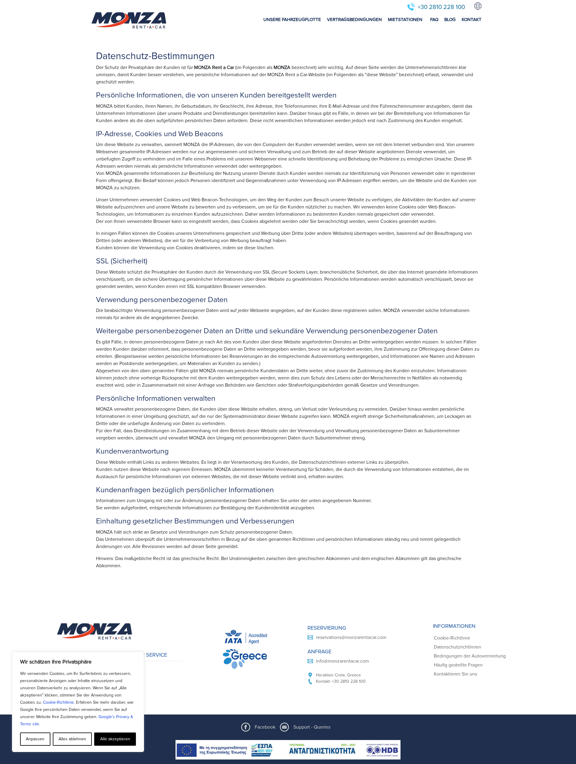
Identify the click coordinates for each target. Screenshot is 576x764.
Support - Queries (311, 727)
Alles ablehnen (72, 739)
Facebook (265, 727)
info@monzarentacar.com (342, 661)
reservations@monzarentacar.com (351, 637)
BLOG (450, 19)
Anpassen (35, 739)
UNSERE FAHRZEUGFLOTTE (292, 19)
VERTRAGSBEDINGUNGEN (354, 19)
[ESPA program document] (288, 750)
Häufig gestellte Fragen (458, 665)
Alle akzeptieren (115, 739)
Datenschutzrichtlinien (457, 647)
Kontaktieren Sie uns (455, 674)
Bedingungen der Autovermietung (470, 656)
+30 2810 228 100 (441, 7)
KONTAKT (472, 19)
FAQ (434, 19)
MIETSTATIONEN (405, 19)
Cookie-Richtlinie (58, 702)
